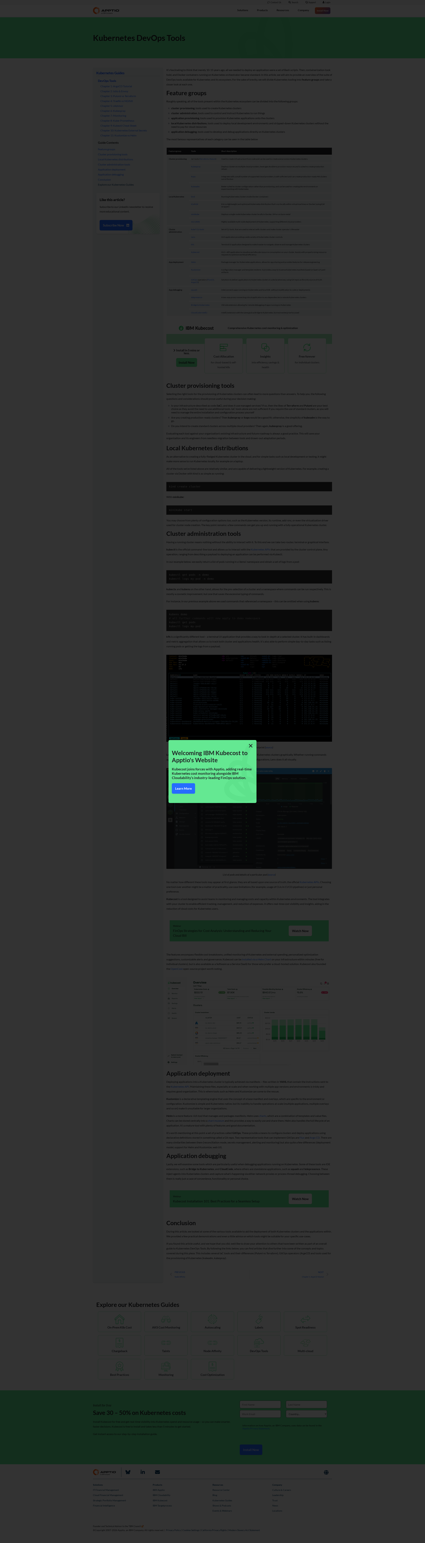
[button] (250, 745)
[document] (212, 771)
